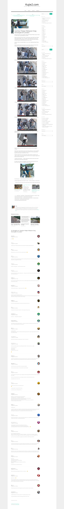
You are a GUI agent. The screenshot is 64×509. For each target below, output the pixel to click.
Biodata (29, 10)
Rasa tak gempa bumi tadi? (18, 189)
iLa (11, 307)
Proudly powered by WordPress (15, 503)
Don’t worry (43, 57)
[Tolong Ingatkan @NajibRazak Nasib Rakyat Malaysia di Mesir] (36, 187)
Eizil (11, 448)
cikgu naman (12, 363)
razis (11, 371)
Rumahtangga (44, 76)
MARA (38, 195)
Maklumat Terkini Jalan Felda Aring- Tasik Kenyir (35, 224)
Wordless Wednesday (45, 77)
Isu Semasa (16, 29)
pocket (12, 455)
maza (11, 430)
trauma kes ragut (17, 199)
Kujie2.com (32, 4)
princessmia (12, 285)
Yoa (11, 440)
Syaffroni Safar (13, 468)
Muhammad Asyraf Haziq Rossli (19, 196)
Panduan (43, 71)
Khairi (11, 485)
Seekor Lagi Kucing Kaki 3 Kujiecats (47, 58)
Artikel (43, 28)
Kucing (43, 68)
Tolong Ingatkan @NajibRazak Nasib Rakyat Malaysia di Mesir (35, 190)
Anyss (12, 328)
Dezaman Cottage (13, 320)
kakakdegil (12, 393)
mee (11, 249)
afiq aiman (12, 475)
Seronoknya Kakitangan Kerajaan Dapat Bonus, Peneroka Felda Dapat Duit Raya (18, 15)
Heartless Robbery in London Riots (29, 195)
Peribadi (43, 74)
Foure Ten (43, 119)
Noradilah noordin (44, 121)
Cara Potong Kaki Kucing (45, 55)
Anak (43, 27)
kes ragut (36, 195)
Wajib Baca (37, 10)
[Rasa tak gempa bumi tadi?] (18, 187)
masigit (43, 124)
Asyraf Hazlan (22, 195)
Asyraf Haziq (18, 195)
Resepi (43, 75)
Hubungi (33, 10)
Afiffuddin (12, 300)
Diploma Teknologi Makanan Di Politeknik (47, 126)
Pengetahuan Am (44, 72)
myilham (12, 404)
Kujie (16, 206)
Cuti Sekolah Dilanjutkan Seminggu (25, 224)
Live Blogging (44, 69)
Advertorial (43, 26)
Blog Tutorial (44, 29)
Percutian (43, 73)
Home (25, 10)
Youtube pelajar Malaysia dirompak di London (20, 200)
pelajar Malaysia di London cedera (27, 196)
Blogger (43, 30)
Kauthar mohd (44, 126)
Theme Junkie (17, 504)
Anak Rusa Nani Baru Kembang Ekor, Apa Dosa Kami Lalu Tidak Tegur (33, 15)
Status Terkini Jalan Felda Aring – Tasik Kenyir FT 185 (15, 224)
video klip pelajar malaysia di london (24, 199)
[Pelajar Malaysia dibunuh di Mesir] (27, 188)
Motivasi (43, 70)
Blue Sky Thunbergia (45, 56)
